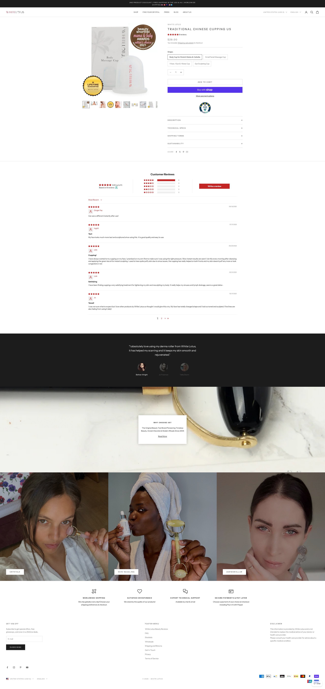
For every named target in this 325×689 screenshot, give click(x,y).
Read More (162, 436)
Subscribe (15, 647)
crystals (15, 572)
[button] (173, 34)
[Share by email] (187, 152)
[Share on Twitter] (180, 152)
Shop (136, 12)
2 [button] (161, 318)
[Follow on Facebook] (7, 667)
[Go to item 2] (94, 103)
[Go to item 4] (110, 104)
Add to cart (205, 82)
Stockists (148, 637)
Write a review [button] (214, 186)
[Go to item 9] (151, 104)
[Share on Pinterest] (183, 152)
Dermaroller (234, 572)
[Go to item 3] (102, 104)
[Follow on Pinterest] (20, 667)
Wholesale (149, 642)
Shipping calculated (185, 43)
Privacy (148, 654)
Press (166, 12)
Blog (176, 12)
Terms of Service (152, 658)
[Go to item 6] (126, 104)
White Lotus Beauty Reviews (156, 629)
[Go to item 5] (118, 104)
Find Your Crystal (151, 12)
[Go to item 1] (86, 104)
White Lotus (174, 24)
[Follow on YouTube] (27, 667)
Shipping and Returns (153, 646)
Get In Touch (150, 650)
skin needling (126, 572)
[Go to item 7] (134, 104)
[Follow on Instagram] (14, 667)
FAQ (146, 633)
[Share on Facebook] (176, 152)
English (294, 12)
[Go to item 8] (143, 104)
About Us (187, 12)
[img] (93, 207)
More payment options (205, 96)
